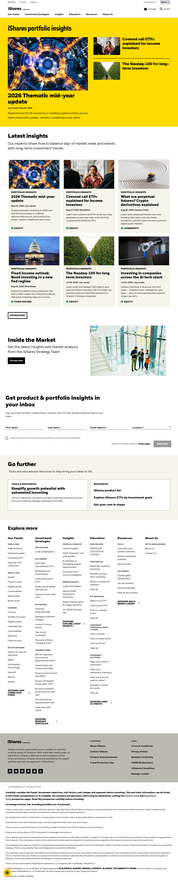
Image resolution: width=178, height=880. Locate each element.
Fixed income (15, 582)
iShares (23, 2)
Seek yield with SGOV (43, 709)
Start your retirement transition (101, 671)
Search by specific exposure (17, 653)
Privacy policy (144, 444)
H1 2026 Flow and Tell (72, 611)
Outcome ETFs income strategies (72, 573)
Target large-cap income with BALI (44, 667)
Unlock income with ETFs (45, 596)
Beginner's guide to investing (100, 567)
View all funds (15, 549)
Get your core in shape (110, 504)
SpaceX (12, 672)
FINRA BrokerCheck (142, 763)
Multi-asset (14, 601)
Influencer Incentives (142, 768)
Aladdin (34, 2)
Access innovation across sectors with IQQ (45, 692)
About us (149, 549)
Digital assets (15, 587)
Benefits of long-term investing (99, 575)
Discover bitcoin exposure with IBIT (45, 701)
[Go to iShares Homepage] (19, 9)
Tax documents (126, 583)
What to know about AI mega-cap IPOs (73, 603)
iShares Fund (132, 796)
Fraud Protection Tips (102, 763)
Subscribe (162, 444)
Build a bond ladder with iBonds (45, 588)
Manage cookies (140, 774)
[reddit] (10, 771)
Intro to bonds (97, 634)
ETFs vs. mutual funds (98, 612)
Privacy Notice (139, 752)
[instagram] (16, 771)
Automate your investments (43, 572)
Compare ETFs (15, 558)
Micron (11, 677)
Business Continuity (142, 757)
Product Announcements (103, 757)
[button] (161, 9)
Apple (11, 660)
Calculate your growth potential (126, 550)
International (14, 626)
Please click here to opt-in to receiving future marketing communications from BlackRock (45, 438)
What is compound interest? (100, 583)
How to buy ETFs (99, 606)
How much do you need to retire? (99, 679)
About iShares (97, 746)
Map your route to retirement (99, 663)
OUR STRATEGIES (44, 552)
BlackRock (12, 2)
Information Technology (14, 666)
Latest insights (70, 549)
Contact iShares (98, 752)
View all (94, 589)
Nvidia (11, 682)
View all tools (124, 564)
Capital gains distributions (124, 577)
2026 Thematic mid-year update (73, 555)
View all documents (128, 593)
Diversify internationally (42, 610)
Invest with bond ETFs (44, 580)
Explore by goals (16, 553)
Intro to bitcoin (98, 643)
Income (12, 612)
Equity (11, 577)
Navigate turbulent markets (45, 618)
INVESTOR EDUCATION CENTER (96, 552)
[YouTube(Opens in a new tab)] (40, 771)
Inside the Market (72, 586)
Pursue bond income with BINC (46, 674)
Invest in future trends (43, 626)
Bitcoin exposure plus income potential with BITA (45, 658)
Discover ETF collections (15, 564)
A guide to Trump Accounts (99, 686)
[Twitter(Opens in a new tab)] (34, 771)
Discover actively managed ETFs (44, 641)
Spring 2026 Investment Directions (69, 594)
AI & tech (12, 636)
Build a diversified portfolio (127, 558)
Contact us (150, 553)
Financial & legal (126, 588)
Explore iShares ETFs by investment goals (123, 497)
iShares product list (108, 490)
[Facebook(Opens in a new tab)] (22, 771)
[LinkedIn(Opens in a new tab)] (28, 771)
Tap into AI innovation (40, 634)
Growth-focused (16, 617)
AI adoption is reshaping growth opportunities (72, 564)
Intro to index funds (100, 639)
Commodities (15, 591)
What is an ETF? (98, 601)
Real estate (13, 596)
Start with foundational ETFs (44, 565)
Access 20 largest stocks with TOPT (44, 682)
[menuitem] (13, 14)
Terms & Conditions (142, 746)
